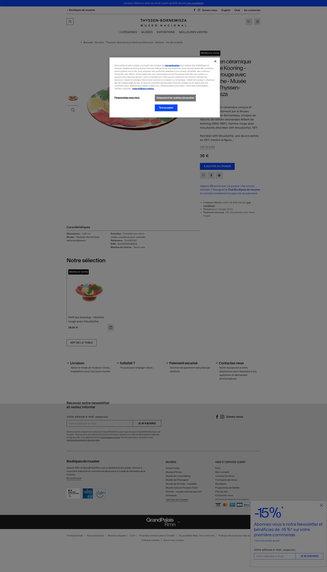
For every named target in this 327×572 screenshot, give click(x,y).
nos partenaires (172, 65)
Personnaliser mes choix (126, 98)
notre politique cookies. (143, 89)
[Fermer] (215, 61)
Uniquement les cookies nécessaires (175, 98)
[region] (164, 87)
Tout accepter (166, 108)
